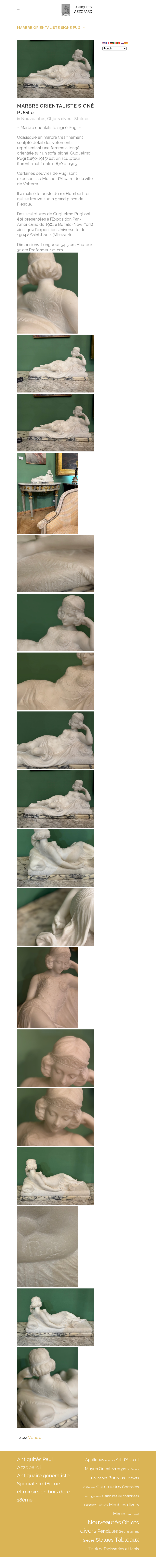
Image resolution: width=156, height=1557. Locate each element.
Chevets (133, 1478)
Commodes (108, 1486)
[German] (111, 42)
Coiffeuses (89, 1487)
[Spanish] (126, 42)
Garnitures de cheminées (120, 1496)
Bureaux (116, 1477)
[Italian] (115, 42)
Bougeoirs (99, 1478)
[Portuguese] (119, 42)
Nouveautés (33, 118)
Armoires (110, 1460)
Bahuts (134, 1469)
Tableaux (127, 1539)
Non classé (133, 1514)
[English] (104, 42)
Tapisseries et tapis (121, 1548)
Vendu (35, 1437)
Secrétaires (129, 1531)
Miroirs (119, 1513)
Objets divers (60, 118)
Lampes (90, 1505)
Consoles (130, 1486)
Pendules (108, 1531)
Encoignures (92, 1496)
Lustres (103, 1505)
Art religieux (120, 1469)
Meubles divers (124, 1504)
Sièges (89, 1540)
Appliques (94, 1459)
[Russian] (122, 42)
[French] (108, 42)
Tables (95, 1548)
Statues (81, 118)
